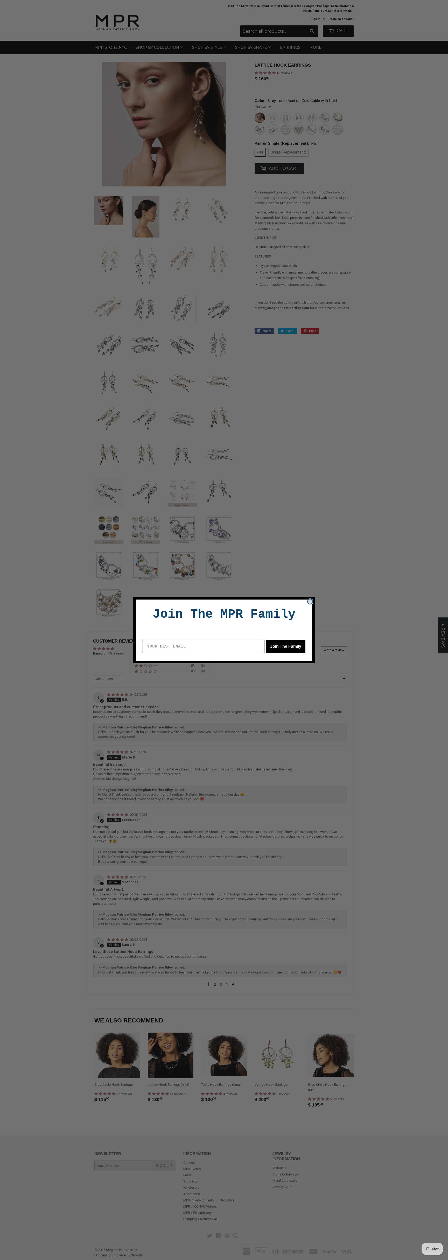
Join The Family (285, 646)
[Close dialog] (310, 601)
